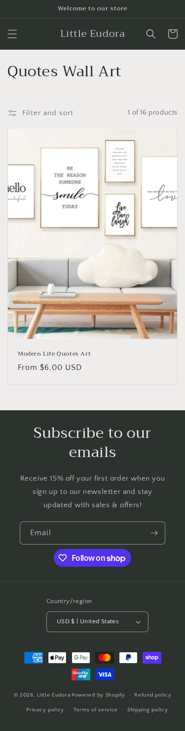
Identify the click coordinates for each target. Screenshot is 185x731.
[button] (12, 34)
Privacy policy (45, 710)
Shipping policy (147, 710)
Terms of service (96, 710)
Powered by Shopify (98, 695)
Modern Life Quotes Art (54, 354)
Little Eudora (53, 695)
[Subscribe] (154, 533)
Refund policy (152, 695)
